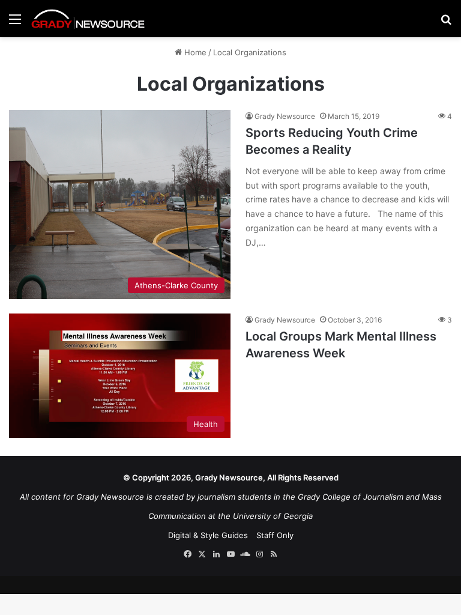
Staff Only (275, 535)
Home (194, 52)
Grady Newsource (285, 116)
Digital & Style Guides (208, 535)
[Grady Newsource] (88, 18)
